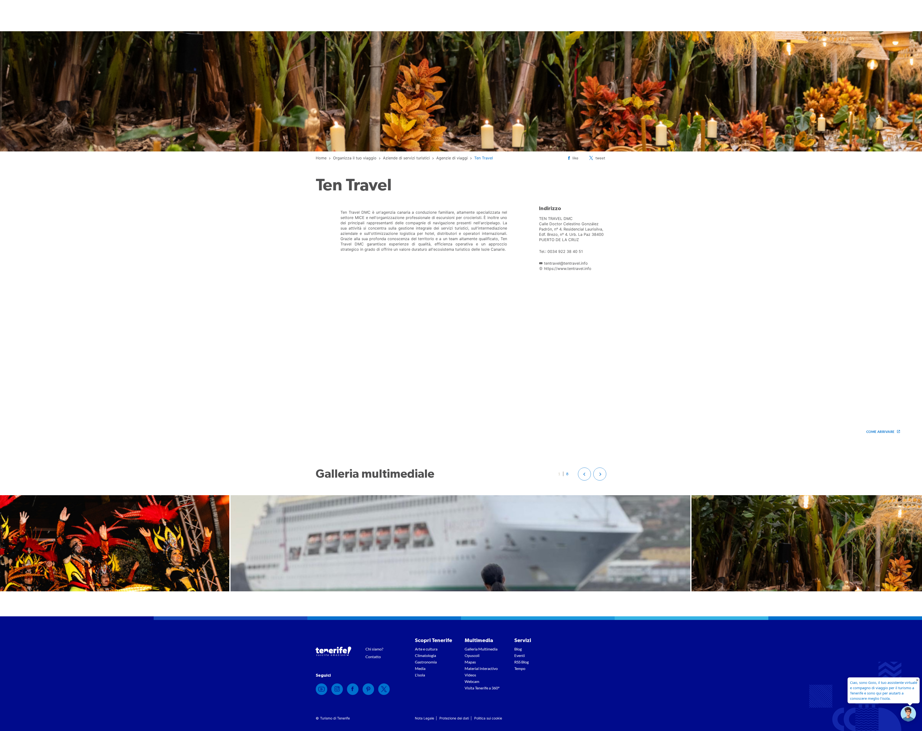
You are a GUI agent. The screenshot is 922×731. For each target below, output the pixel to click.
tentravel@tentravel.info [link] (566, 263)
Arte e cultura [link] (426, 649)
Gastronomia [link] (426, 662)
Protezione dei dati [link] (454, 718)
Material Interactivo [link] (481, 668)
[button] (584, 474)
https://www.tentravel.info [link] (567, 268)
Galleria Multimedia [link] (481, 649)
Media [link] (420, 668)
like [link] (575, 158)
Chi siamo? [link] (374, 649)
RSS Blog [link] (521, 662)
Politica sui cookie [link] (488, 718)
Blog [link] (518, 649)
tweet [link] (600, 158)
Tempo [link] (519, 668)
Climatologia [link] (425, 655)
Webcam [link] (472, 681)
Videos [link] (470, 675)
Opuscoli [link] (472, 655)
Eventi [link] (519, 655)
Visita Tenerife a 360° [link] (482, 688)
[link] (321, 158)
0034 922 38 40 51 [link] (565, 251)
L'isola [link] (420, 675)
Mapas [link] (470, 662)
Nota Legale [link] (424, 718)
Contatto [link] (373, 656)
